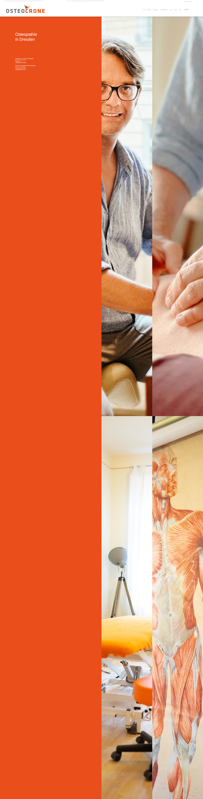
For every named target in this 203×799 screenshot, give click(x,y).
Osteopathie (155, 9)
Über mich (148, 9)
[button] (2, 796)
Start (144, 9)
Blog (170, 9)
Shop (180, 9)
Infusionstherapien (163, 9)
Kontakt (175, 9)
